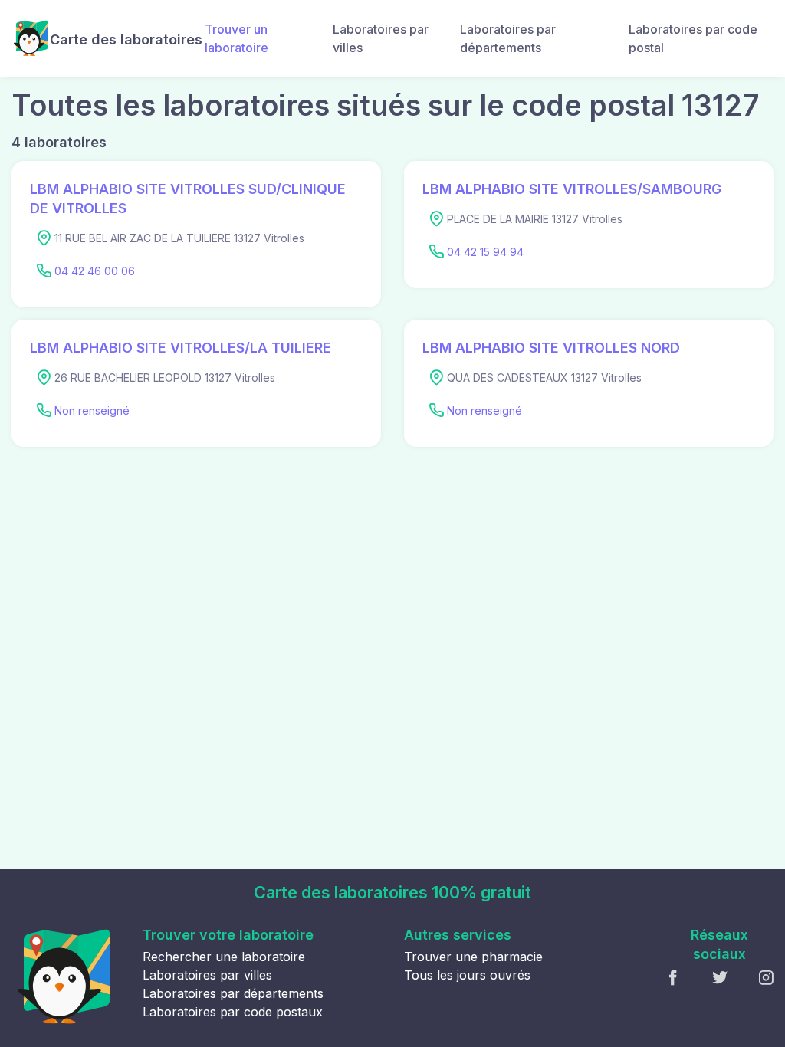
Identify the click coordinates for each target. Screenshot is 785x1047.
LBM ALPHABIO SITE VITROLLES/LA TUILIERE (180, 348)
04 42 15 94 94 (485, 251)
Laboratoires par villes (381, 38)
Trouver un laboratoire (236, 38)
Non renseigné (92, 410)
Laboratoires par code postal (693, 38)
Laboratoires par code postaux (233, 1011)
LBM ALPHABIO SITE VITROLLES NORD (551, 348)
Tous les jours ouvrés (467, 975)
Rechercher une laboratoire (224, 956)
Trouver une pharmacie (473, 956)
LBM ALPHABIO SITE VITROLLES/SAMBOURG (571, 189)
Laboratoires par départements (508, 38)
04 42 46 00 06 (94, 270)
